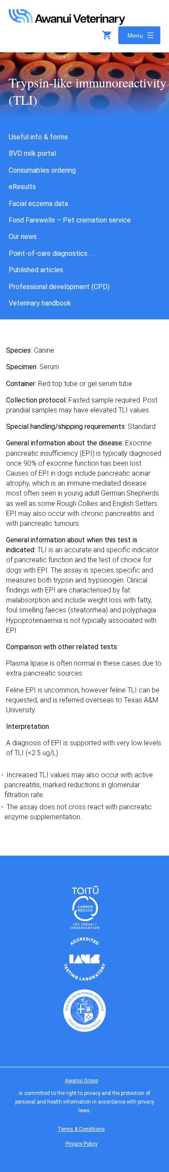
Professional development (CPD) (59, 287)
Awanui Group (81, 1081)
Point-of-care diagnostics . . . (53, 253)
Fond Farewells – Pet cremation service (70, 220)
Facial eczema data (38, 204)
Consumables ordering (42, 170)
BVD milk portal (32, 153)
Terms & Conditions (81, 1129)
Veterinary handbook (40, 303)
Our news (23, 236)
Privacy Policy (81, 1144)
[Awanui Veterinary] (67, 22)
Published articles (36, 270)
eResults (22, 187)
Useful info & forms (38, 137)
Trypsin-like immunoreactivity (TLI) (87, 91)
